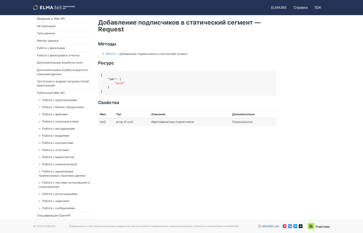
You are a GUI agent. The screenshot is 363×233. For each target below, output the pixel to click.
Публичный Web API (51, 93)
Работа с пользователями (60, 121)
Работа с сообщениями (58, 208)
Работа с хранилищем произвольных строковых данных (62, 173)
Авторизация (46, 26)
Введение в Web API (51, 18)
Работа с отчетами (55, 150)
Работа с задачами (55, 201)
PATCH (110, 54)
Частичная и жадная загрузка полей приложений (63, 83)
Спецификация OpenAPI (54, 215)
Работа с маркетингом (58, 157)
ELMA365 (279, 7)
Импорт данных (48, 40)
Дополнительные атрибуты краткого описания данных (62, 72)
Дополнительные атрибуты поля (59, 62)
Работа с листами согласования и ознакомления (64, 185)
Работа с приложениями (59, 100)
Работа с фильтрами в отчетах (58, 55)
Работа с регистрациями (59, 194)
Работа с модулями (55, 135)
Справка (301, 7)
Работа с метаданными (58, 128)
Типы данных (46, 33)
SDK (318, 7)
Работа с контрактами (57, 143)
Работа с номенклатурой (59, 164)
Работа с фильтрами (51, 48)
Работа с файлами (55, 114)
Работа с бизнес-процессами (63, 107)
